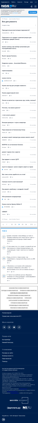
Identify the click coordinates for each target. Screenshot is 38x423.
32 (12, 224)
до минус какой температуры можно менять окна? (18, 137)
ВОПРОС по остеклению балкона (12, 144)
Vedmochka (5, 117)
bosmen (6, 169)
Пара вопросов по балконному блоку (13, 130)
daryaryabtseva (5, 32)
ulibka (3, 110)
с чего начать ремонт (8, 115)
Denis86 (4, 51)
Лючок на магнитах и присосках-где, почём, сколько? (19, 100)
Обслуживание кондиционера (11, 196)
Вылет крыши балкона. (9, 56)
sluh (3, 73)
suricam (4, 191)
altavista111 (5, 95)
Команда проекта (7, 356)
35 (22, 224)
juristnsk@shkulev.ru (12, 391)
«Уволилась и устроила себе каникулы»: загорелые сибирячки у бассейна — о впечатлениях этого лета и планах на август (20, 267)
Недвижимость (5, 2)
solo (3, 88)
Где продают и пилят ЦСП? (10, 159)
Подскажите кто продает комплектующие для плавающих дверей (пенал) (16, 38)
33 (15, 224)
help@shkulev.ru (15, 393)
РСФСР (3, 162)
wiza (3, 103)
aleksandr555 (5, 177)
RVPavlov (4, 184)
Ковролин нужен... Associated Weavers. (14, 63)
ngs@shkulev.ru (23, 388)
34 (19, 224)
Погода (26, 2)
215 (31, 224)
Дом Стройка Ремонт (14, 19)
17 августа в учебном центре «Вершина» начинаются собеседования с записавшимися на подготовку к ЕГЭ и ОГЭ (21, 276)
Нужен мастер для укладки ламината (14, 85)
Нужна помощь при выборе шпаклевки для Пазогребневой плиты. (16, 47)
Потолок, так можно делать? (11, 108)
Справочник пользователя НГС (11, 316)
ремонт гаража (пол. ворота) (11, 152)
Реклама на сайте (7, 353)
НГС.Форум (4, 19)
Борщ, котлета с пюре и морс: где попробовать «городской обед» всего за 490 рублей (21, 258)
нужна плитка (6, 78)
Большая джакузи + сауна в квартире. (14, 122)
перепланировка (7, 70)
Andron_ (4, 66)
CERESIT (4, 212)
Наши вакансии (6, 358)
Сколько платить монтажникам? (12, 182)
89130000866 (7, 206)
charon (3, 214)
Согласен (33, 12)
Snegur (4, 125)
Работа (13, 2)
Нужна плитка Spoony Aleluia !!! (12, 204)
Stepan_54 (4, 132)
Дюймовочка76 (8, 80)
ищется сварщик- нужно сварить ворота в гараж (17, 167)
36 (26, 224)
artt (3, 42)
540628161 (4, 140)
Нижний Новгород (7, 342)
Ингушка (4, 58)
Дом (31, 2)
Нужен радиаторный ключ (10, 93)
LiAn (5, 199)
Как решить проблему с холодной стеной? (15, 189)
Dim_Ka (4, 154)
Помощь (4, 361)
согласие (15, 13)
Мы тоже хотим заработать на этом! (13, 174)
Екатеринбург (6, 339)
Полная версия (6, 313)
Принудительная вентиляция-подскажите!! (16, 30)
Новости (19, 2)
